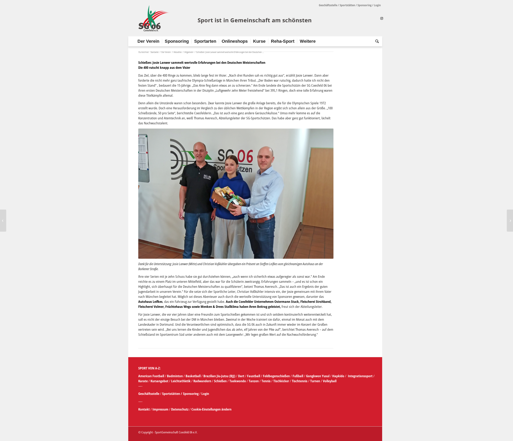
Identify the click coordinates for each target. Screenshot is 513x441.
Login (377, 5)
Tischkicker (281, 381)
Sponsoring (364, 5)
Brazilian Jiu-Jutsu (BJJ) (219, 376)
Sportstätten (347, 5)
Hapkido (338, 376)
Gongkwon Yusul (317, 376)
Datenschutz (180, 409)
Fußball (298, 376)
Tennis (266, 381)
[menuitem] (148, 41)
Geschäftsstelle (328, 5)
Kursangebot (159, 381)
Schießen (220, 381)
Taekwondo (237, 381)
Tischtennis (299, 381)
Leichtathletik (180, 381)
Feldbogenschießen (276, 376)
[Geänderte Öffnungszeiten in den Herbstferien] (3, 221)
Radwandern (202, 381)
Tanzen (254, 381)
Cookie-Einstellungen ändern (211, 409)
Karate (143, 381)
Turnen (315, 381)
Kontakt (144, 409)
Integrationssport (360, 376)
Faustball (253, 376)
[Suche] (376, 41)
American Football (151, 376)
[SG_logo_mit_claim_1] (225, 18)
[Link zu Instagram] (382, 18)
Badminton (175, 376)
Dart (241, 376)
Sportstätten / (172, 393)
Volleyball (329, 381)
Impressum (160, 409)
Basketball (193, 376)
